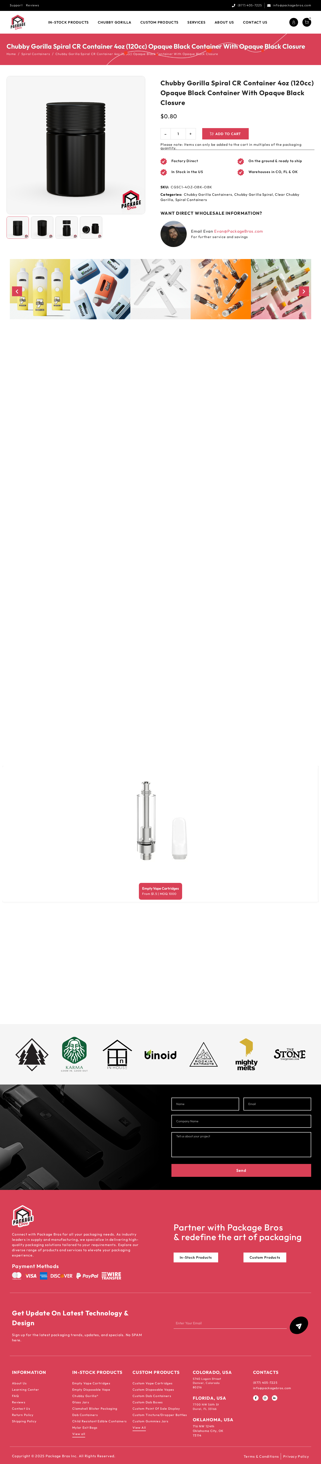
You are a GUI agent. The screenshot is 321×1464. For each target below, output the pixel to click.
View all (78, 1434)
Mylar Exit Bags (84, 1428)
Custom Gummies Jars (150, 1421)
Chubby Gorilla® (85, 1396)
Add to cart (228, 134)
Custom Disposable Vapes (153, 1390)
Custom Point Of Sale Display (156, 1409)
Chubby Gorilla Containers (208, 194)
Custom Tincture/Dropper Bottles (160, 1415)
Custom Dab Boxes (148, 1402)
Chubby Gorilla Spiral (253, 194)
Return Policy (23, 1415)
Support (16, 5)
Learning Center (25, 1390)
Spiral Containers (35, 54)
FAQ (15, 1396)
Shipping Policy (24, 1421)
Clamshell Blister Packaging (94, 1409)
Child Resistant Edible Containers (99, 1421)
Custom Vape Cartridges (153, 1383)
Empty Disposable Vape (91, 1390)
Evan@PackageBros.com (238, 231)
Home (11, 54)
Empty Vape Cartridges (160, 888)
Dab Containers (85, 1415)
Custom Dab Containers (152, 1396)
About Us (19, 1383)
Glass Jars (80, 1402)
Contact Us (21, 1409)
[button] (17, 291)
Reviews (32, 5)
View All (139, 1428)
